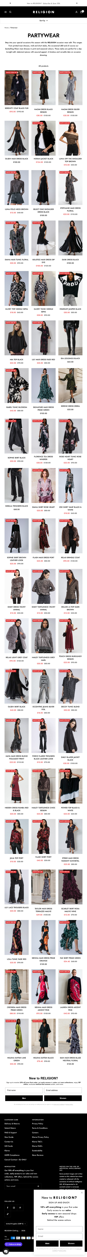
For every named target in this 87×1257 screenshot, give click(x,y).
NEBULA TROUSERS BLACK (16, 506)
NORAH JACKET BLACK (43, 158)
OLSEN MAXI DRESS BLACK (16, 158)
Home (7, 28)
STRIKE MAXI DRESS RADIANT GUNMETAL (70, 859)
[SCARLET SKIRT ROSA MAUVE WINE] (70, 887)
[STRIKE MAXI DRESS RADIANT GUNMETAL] (70, 836)
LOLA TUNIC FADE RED (16, 959)
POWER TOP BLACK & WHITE (70, 809)
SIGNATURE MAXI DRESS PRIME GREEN (43, 408)
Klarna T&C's (37, 1141)
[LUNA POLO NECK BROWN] (17, 187)
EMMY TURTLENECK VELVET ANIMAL (43, 608)
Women (63, 1098)
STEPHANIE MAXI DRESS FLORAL (70, 209)
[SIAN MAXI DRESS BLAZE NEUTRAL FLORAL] (70, 1036)
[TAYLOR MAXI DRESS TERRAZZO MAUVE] (43, 887)
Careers (35, 1132)
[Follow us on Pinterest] (20, 1208)
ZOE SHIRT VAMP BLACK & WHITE (70, 508)
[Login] (76, 12)
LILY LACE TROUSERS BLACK (17, 907)
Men (24, 1098)
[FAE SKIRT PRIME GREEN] (70, 937)
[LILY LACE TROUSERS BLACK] (17, 887)
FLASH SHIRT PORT (43, 857)
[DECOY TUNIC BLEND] (70, 686)
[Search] (10, 12)
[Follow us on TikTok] (8, 1214)
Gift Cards (9, 1146)
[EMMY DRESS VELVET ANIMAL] (17, 586)
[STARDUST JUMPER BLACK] (70, 288)
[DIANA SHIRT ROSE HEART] (43, 485)
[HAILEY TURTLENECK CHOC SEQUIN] (43, 786)
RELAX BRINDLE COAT (70, 557)
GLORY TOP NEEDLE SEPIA (16, 309)
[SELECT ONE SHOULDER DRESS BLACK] (43, 187)
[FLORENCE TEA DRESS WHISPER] (43, 436)
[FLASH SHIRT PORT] (43, 836)
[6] (24, 103)
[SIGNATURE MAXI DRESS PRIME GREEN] (43, 385)
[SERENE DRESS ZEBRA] (70, 385)
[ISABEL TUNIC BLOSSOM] (17, 385)
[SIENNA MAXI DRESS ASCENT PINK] (43, 986)
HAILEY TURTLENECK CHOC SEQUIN (43, 809)
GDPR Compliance (12, 1155)
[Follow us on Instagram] (14, 1208)
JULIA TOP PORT (16, 858)
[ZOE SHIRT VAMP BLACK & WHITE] (70, 485)
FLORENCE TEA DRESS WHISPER (43, 458)
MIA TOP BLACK (16, 359)
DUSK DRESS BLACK (70, 259)
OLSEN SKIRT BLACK (16, 706)
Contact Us (9, 1141)
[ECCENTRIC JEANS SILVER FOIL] (43, 686)
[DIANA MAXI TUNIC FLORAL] (17, 238)
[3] (15, 103)
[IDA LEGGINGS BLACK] (70, 337)
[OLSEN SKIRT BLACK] (17, 686)
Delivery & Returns (12, 1123)
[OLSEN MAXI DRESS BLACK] (17, 138)
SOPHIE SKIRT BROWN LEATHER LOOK (16, 559)
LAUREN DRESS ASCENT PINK (70, 1008)
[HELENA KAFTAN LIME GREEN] (17, 1036)
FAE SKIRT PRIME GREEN (70, 958)
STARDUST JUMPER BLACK (70, 309)
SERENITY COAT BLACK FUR (16, 108)
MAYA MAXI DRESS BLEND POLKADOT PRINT (17, 757)
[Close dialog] (82, 1193)
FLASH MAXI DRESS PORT (43, 557)
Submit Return (10, 1128)
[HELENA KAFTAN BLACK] (43, 1036)
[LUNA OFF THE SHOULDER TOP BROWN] (70, 138)
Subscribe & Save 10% (51, 3)
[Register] (38, 1186)
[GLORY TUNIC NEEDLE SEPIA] (43, 288)
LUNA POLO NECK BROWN (16, 209)
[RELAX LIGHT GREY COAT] (17, 635)
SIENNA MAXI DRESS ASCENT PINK (43, 1008)
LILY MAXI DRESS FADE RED (43, 359)
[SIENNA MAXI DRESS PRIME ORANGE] (43, 937)
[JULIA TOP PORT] (17, 836)
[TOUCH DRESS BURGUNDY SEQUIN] (70, 635)
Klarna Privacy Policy (40, 1137)
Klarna (7, 1150)
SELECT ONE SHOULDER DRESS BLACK (43, 210)
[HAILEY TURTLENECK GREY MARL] (43, 635)
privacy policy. (69, 1104)
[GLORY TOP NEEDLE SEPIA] (17, 288)
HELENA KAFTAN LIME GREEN (16, 1059)
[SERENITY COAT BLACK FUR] (17, 87)
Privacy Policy (37, 1123)
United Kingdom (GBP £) (14, 1224)
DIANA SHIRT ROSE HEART (43, 507)
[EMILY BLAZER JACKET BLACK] (70, 735)
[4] (18, 103)
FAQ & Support (11, 1132)
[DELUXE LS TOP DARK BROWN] (70, 586)
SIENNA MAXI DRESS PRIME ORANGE (43, 959)
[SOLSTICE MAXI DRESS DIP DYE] (43, 238)
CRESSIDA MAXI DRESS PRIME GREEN (16, 1008)
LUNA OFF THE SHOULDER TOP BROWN (70, 160)
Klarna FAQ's (37, 1146)
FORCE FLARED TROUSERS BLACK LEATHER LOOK (43, 757)
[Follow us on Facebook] (8, 1208)
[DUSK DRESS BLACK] (70, 238)
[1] (9, 103)
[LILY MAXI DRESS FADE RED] (43, 337)
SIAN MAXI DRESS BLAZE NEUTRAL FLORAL (70, 1059)
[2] (12, 103)
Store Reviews (37, 1155)
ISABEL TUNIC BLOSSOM (16, 407)
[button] (5, 1251)
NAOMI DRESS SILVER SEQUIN (70, 110)
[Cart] (81, 12)
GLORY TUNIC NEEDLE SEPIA (43, 310)
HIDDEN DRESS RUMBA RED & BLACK (16, 809)
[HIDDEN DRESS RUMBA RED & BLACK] (17, 786)
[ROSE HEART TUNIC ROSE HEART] (70, 436)
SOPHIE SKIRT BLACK (16, 457)
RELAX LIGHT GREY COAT (17, 657)
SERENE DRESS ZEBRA (70, 406)
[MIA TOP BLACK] (17, 337)
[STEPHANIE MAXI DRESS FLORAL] (70, 187)
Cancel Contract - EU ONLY (16, 1159)
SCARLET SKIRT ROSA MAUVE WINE (70, 910)
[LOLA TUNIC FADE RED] (17, 937)
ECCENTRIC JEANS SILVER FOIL (43, 708)
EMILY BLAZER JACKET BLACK (70, 758)
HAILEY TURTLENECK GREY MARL (43, 658)
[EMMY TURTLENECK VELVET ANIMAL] (43, 586)
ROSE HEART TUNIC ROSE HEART (70, 458)
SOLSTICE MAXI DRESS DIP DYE (43, 261)
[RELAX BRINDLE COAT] (70, 535)
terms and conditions (59, 1104)
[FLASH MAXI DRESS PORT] (43, 535)
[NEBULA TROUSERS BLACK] (17, 485)
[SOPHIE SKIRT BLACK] (17, 436)
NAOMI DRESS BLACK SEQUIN (43, 110)
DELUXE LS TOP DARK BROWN (70, 608)
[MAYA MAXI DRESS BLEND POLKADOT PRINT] (17, 735)
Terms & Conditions (40, 1128)
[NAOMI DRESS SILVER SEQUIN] (70, 87)
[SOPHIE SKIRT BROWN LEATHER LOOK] (17, 535)
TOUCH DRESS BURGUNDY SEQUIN (70, 657)
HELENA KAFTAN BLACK (43, 1058)
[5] (21, 103)
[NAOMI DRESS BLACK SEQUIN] (43, 87)
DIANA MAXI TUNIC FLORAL (16, 259)
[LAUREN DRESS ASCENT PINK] (70, 986)
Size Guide (9, 1137)
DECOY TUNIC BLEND (70, 706)
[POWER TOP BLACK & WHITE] (70, 786)
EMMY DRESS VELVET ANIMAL (16, 608)
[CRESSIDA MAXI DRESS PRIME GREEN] (17, 986)
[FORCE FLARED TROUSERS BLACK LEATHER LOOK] (43, 735)
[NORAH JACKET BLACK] (43, 138)
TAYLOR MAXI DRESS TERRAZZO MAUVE (43, 910)
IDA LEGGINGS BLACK (70, 358)
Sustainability (37, 1150)
